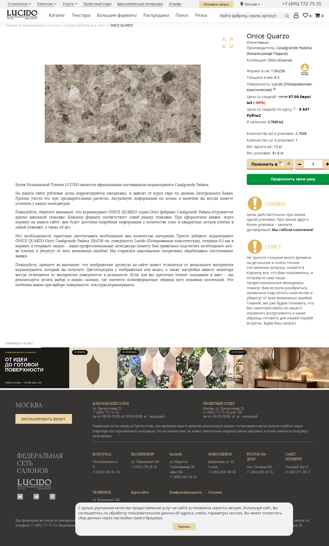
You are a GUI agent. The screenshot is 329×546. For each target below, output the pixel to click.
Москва (251, 4)
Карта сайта (140, 492)
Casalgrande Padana (78, 25)
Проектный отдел (97, 3)
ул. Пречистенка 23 (107, 408)
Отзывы (175, 3)
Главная (11, 25)
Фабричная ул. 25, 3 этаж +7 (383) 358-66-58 (222, 463)
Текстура (81, 15)
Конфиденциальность (184, 492)
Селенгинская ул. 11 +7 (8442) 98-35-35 (106, 463)
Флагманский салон (111, 404)
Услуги (68, 3)
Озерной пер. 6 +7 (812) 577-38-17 (297, 463)
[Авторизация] (297, 16)
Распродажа (156, 15)
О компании (18, 3)
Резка (201, 15)
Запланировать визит (43, 419)
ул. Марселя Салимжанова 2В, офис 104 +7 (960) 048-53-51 (183, 466)
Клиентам (45, 3)
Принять (184, 527)
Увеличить (227, 43)
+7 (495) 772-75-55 (301, 3)
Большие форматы (117, 15)
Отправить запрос (216, 4)
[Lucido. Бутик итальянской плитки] (23, 14)
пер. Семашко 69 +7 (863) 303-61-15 (260, 463)
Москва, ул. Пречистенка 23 (223, 408)
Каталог (57, 15)
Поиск (182, 15)
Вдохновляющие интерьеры (140, 3)
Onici (101, 25)
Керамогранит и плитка (41, 25)
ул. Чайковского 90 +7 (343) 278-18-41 (145, 461)
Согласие (215, 492)
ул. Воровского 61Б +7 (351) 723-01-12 (106, 499)
